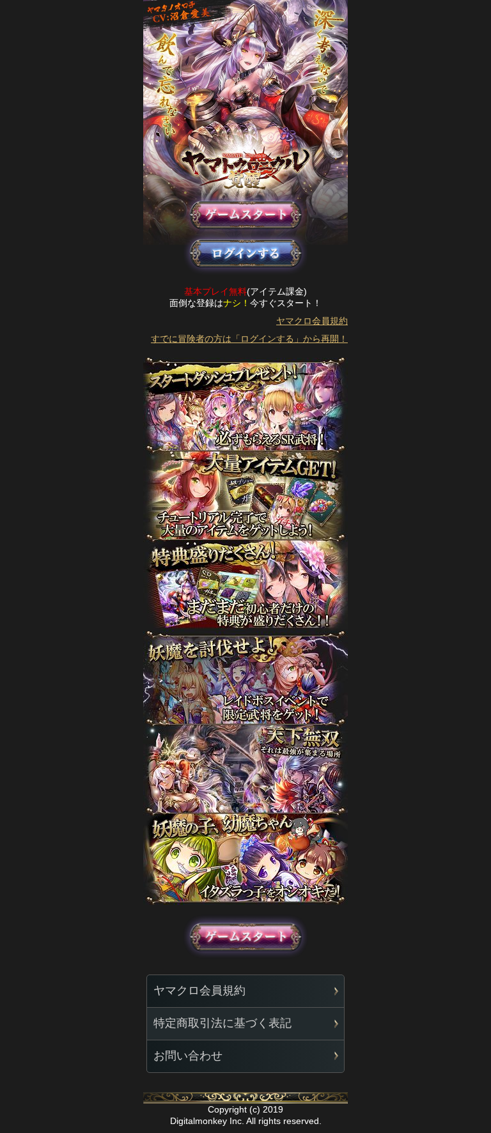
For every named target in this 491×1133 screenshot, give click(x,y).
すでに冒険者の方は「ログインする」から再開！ (249, 339)
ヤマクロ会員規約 (312, 321)
